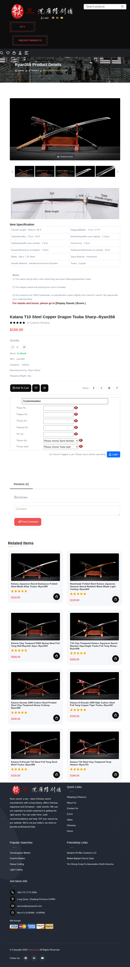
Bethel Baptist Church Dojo (80, 858)
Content (21, 509)
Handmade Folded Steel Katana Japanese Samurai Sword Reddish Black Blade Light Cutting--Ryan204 (93, 586)
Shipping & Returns (76, 797)
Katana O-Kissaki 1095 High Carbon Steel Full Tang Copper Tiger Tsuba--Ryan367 (92, 704)
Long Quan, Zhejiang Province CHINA (36, 899)
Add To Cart (22, 388)
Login (114, 454)
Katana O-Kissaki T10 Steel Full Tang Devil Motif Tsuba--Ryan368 (34, 763)
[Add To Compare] (44, 388)
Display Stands (65, 303)
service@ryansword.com (29, 906)
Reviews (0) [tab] (21, 484)
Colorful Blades (17, 858)
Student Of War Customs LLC (82, 852)
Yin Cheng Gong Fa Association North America (90, 864)
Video (70, 819)
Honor (70, 831)
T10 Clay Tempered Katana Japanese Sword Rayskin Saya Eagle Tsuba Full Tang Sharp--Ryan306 (94, 646)
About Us (71, 802)
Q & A (70, 814)
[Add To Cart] (56, 596)
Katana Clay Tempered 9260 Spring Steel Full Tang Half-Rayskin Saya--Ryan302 (35, 644)
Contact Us (72, 808)
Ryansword (33, 949)
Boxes (80, 303)
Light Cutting (16, 869)
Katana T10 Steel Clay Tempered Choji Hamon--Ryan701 (90, 763)
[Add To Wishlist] (36, 388)
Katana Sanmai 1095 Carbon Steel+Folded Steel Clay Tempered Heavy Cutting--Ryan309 (33, 705)
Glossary (71, 825)
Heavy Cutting (17, 864)
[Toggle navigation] (26, 52)
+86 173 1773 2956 (27, 892)
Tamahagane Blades (20, 852)
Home (20, 70)
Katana (35, 70)
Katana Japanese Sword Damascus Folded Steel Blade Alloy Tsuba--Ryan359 (34, 585)
